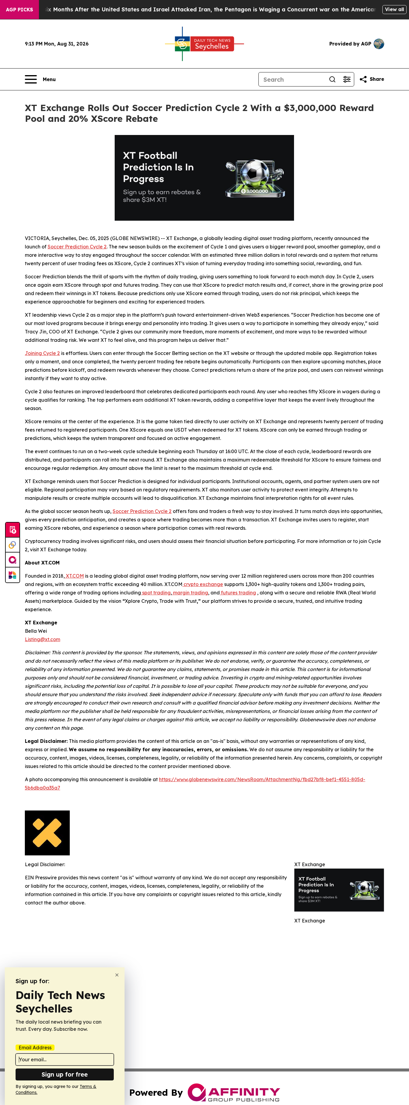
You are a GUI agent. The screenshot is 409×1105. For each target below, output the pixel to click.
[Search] (332, 79)
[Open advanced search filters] (347, 79)
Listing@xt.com (42, 639)
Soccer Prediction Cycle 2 (77, 247)
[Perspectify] (12, 545)
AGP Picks (19, 10)
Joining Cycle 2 (42, 353)
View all (394, 9)
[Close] (117, 975)
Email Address (35, 1048)
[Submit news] (12, 530)
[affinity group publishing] (12, 559)
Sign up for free (65, 1074)
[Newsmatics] (12, 574)
